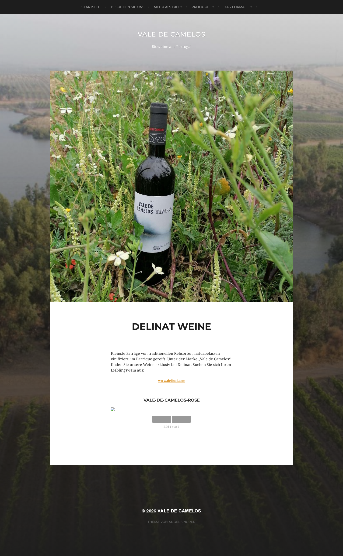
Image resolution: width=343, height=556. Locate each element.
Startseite (91, 7)
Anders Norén (182, 522)
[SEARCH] (264, 7)
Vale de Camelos (171, 34)
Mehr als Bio (166, 7)
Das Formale (236, 7)
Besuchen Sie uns (127, 7)
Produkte (201, 7)
